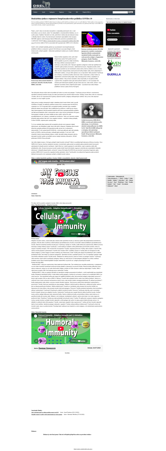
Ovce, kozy (109, 182)
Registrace (61, 12)
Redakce (35, 12)
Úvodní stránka (110, 176)
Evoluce (126, 178)
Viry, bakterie (125, 184)
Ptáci (126, 182)
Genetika (109, 180)
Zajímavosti (110, 185)
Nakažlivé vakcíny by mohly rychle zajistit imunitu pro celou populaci (46, 414)
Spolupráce (52, 12)
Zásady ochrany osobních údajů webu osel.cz (83, 449)
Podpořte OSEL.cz (87, 12)
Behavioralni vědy (120, 176)
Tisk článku (67, 352)
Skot (114, 184)
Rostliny (131, 182)
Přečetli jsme (121, 182)
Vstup (70, 12)
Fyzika (131, 178)
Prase (115, 182)
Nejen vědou (121, 180)
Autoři (43, 12)
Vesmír (118, 184)
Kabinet (115, 180)
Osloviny (131, 180)
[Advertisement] (103, 4)
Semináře (109, 184)
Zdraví (115, 185)
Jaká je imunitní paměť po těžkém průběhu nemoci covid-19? (45, 412)
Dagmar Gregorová (47, 348)
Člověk (121, 178)
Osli (126, 180)
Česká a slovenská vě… (112, 178)
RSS (77, 12)
